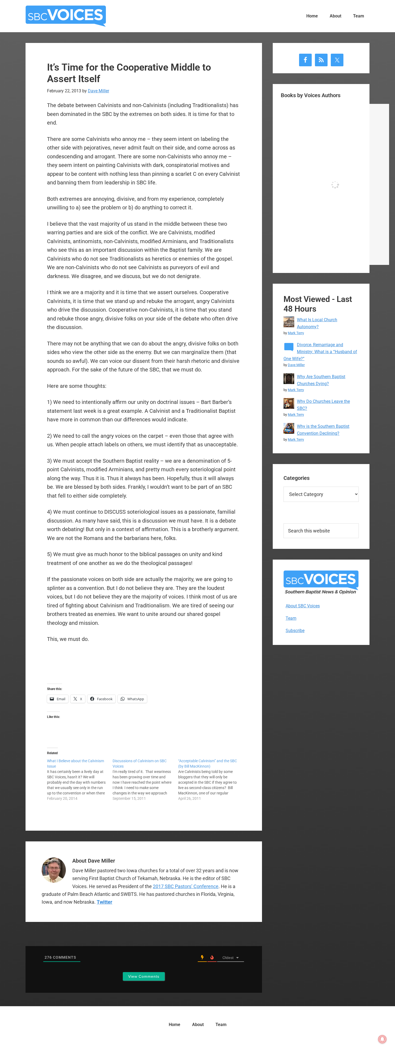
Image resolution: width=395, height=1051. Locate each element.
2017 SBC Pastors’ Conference (185, 886)
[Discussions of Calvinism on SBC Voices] (145, 779)
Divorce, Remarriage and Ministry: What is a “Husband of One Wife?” (320, 351)
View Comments (143, 976)
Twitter (104, 902)
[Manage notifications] (382, 1039)
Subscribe (295, 630)
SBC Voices (66, 16)
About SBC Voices (303, 605)
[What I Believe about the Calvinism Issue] (80, 779)
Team (291, 618)
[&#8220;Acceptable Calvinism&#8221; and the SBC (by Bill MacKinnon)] (211, 779)
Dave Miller (296, 365)
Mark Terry (296, 333)
